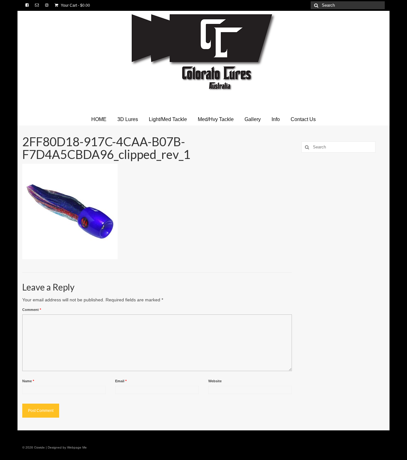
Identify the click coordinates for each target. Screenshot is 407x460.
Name (28, 381)
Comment (31, 310)
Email (121, 381)
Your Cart (75, 5)
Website (215, 381)
